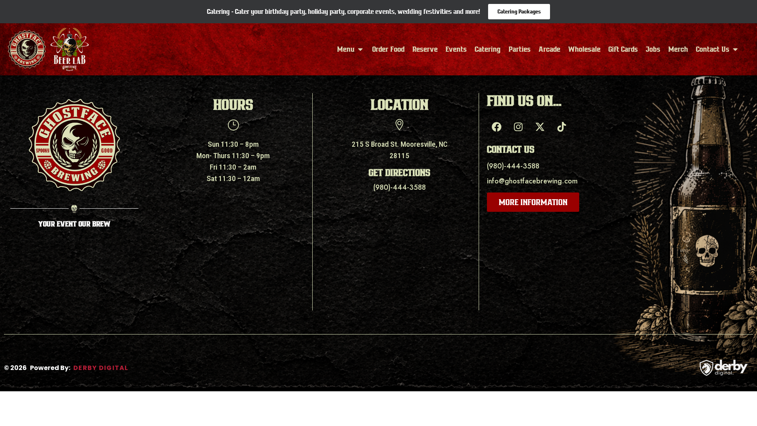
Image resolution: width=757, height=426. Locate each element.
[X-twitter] (540, 126)
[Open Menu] (360, 49)
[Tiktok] (562, 126)
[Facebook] (497, 126)
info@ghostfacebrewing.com (532, 181)
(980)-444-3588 (399, 187)
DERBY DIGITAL (101, 367)
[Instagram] (518, 126)
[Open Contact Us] (735, 49)
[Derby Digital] (723, 368)
